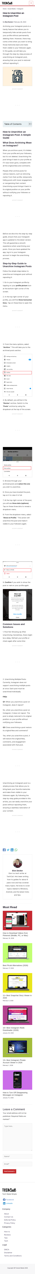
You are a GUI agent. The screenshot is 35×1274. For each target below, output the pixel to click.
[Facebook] (4, 850)
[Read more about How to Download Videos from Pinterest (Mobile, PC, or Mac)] (17, 920)
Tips (5, 1238)
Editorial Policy (10, 1220)
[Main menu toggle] (31, 3)
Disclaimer (8, 1253)
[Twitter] (8, 850)
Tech (6, 1241)
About (6, 1214)
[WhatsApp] (16, 850)
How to (7, 1232)
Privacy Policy (9, 1223)
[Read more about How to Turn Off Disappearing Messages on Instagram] (17, 1080)
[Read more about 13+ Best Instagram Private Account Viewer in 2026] (17, 1047)
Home (4, 9)
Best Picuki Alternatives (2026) (15, 965)
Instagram (20, 9)
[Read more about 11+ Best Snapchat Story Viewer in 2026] (17, 983)
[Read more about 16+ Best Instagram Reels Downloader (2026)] (17, 1015)
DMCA (6, 1250)
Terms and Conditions (13, 1256)
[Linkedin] (12, 850)
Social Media (12, 9)
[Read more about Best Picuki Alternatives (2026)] (17, 953)
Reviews (7, 1235)
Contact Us (8, 1217)
